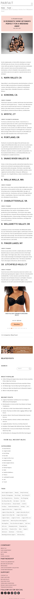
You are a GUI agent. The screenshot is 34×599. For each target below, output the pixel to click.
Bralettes (16, 498)
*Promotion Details (7, 587)
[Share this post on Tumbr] (23, 57)
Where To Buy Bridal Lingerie (10, 390)
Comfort (24, 503)
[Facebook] (8, 593)
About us (3, 548)
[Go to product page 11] (24, 328)
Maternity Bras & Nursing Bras (18, 520)
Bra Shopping (24, 498)
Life (5, 479)
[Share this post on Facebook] (10, 57)
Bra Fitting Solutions (7, 498)
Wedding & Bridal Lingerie (9, 534)
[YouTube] (15, 593)
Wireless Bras (20, 534)
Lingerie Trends (16, 517)
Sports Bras (5, 529)
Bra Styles (16, 501)
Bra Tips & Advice (6, 503)
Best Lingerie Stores (9, 462)
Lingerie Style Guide (22, 515)
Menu (32, 4)
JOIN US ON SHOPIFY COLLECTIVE (10, 567)
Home (3, 8)
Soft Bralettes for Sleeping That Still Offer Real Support (17, 433)
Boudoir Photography (7, 495)
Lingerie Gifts (17, 509)
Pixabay (8, 100)
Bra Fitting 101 (26, 495)
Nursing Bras (5, 523)
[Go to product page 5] (15, 328)
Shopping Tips (23, 526)
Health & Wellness (8, 472)
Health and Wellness (13, 506)
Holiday (23, 506)
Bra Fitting (6, 453)
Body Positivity (7, 460)
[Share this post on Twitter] (14, 57)
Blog (12, 335)
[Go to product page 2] (9, 328)
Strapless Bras (13, 529)
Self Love (4, 526)
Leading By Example (9, 477)
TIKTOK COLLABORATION (7, 561)
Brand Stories (7, 448)
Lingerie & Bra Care (9, 458)
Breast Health (16, 503)
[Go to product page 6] (16, 328)
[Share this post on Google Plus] (17, 57)
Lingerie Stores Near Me (8, 515)
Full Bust (4, 506)
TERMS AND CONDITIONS (7, 583)
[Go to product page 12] (26, 328)
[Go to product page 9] (21, 328)
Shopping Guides (13, 526)
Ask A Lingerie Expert (7, 492)
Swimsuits (4, 531)
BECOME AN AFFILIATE (7, 563)
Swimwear (11, 531)
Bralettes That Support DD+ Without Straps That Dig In (16, 426)
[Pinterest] (18, 593)
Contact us (4, 575)
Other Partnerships (6, 569)
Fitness (5, 474)
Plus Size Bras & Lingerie (16, 523)
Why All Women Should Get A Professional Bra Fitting (16, 383)
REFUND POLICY (5, 579)
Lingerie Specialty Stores (22, 512)
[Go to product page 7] (18, 328)
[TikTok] (5, 593)
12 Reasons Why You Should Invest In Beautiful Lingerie (17, 388)
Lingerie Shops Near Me (8, 512)
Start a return (5, 577)
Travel (9, 8)
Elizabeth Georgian (18, 18)
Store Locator (5, 556)
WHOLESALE (4, 565)
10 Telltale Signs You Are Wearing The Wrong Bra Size (16, 385)
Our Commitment (6, 550)
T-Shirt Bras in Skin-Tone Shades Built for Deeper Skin (16, 408)
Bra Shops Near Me (7, 501)
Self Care (27, 523)
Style (5, 470)
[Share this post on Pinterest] (20, 57)
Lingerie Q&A (7, 451)
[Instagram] (2, 593)
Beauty (5, 465)
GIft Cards (4, 552)
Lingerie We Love (26, 517)
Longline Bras (5, 520)
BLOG (2, 554)
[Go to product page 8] (19, 328)
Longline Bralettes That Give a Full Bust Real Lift (15, 424)
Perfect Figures (8, 467)
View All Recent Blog (15, 440)
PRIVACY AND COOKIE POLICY (9, 585)
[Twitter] (12, 593)
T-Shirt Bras (19, 531)
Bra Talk (6, 455)
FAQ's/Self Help (5, 581)
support (26, 529)
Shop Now (17, 324)
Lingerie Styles (6, 517)
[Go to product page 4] (13, 328)
